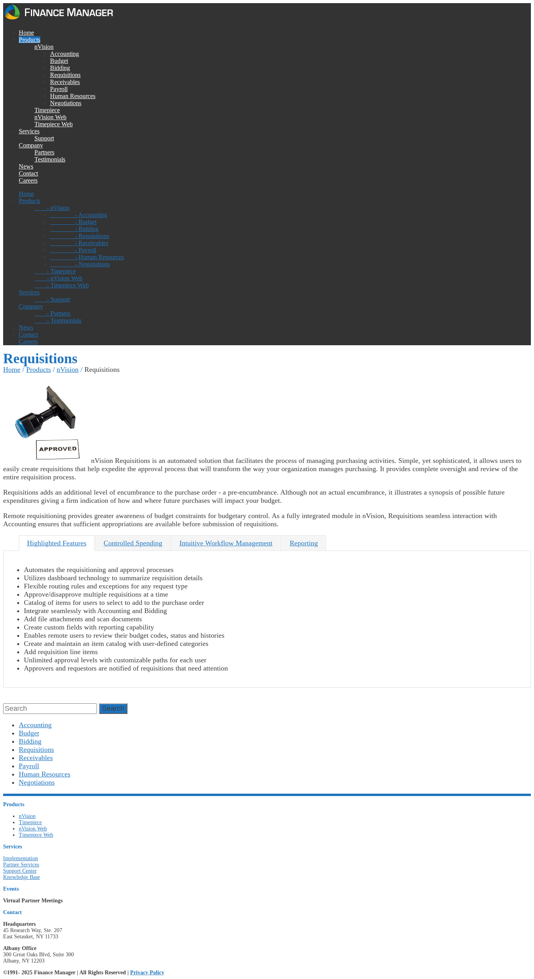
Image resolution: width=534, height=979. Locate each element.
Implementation (20, 858)
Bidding (60, 68)
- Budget (73, 222)
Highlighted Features (56, 543)
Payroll (59, 89)
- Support (52, 299)
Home (26, 32)
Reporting (304, 543)
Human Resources (72, 96)
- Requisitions (79, 236)
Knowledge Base (21, 877)
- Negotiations (80, 264)
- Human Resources (87, 257)
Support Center (20, 871)
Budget (59, 60)
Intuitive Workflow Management (225, 543)
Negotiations (65, 103)
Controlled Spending (133, 543)
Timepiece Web (53, 124)
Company (31, 145)
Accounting (64, 53)
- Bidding (74, 229)
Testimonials (49, 159)
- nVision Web (58, 278)
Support (44, 138)
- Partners (52, 313)
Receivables (65, 82)
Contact (28, 173)
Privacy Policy (147, 972)
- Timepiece (55, 271)
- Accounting (78, 215)
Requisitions (65, 75)
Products (29, 39)
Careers (28, 180)
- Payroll (73, 250)
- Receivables (79, 243)
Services (29, 131)
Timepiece (47, 110)
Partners (44, 152)
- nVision (52, 207)
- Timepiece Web (61, 285)
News (26, 166)
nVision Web (50, 117)
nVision (44, 46)
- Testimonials (57, 320)
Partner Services (21, 865)
